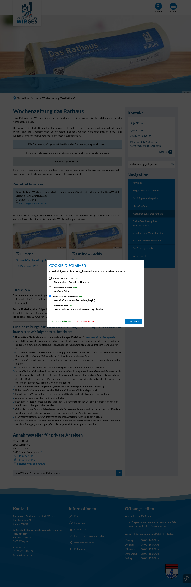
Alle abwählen (85, 321)
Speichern (133, 321)
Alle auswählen (61, 321)
